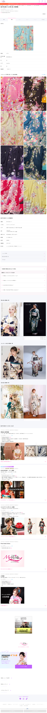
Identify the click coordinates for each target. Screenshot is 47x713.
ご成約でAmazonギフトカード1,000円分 (7, 466)
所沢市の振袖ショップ (30, 5)
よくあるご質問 (21, 704)
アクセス (43, 19)
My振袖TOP (4, 704)
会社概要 (21, 705)
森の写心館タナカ (9, 56)
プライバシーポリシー (40, 704)
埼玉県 (7, 227)
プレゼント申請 (23, 666)
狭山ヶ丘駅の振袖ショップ (37, 5)
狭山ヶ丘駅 (20, 227)
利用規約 (33, 704)
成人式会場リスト (28, 704)
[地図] (16, 231)
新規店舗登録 (26, 705)
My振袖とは (10, 704)
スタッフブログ (15, 704)
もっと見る (43, 74)
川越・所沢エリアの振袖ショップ (21, 5)
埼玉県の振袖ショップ (13, 5)
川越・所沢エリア (12, 227)
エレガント (8, 63)
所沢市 (17, 227)
